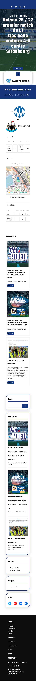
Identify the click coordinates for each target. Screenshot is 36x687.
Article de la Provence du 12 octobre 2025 (15, 362)
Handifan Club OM (21, 81)
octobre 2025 (16, 570)
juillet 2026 (15, 568)
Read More (10, 285)
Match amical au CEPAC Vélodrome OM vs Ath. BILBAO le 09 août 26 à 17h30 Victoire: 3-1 (17, 322)
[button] (18, 178)
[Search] (25, 406)
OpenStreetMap (23, 192)
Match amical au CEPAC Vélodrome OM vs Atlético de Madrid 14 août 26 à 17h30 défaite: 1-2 (16, 273)
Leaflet (11, 192)
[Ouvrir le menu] (18, 74)
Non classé (15, 587)
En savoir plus (18, 68)
